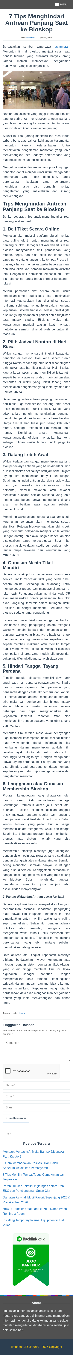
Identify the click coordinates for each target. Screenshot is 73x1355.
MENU (63, 4)
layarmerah (61, 46)
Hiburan (22, 1013)
